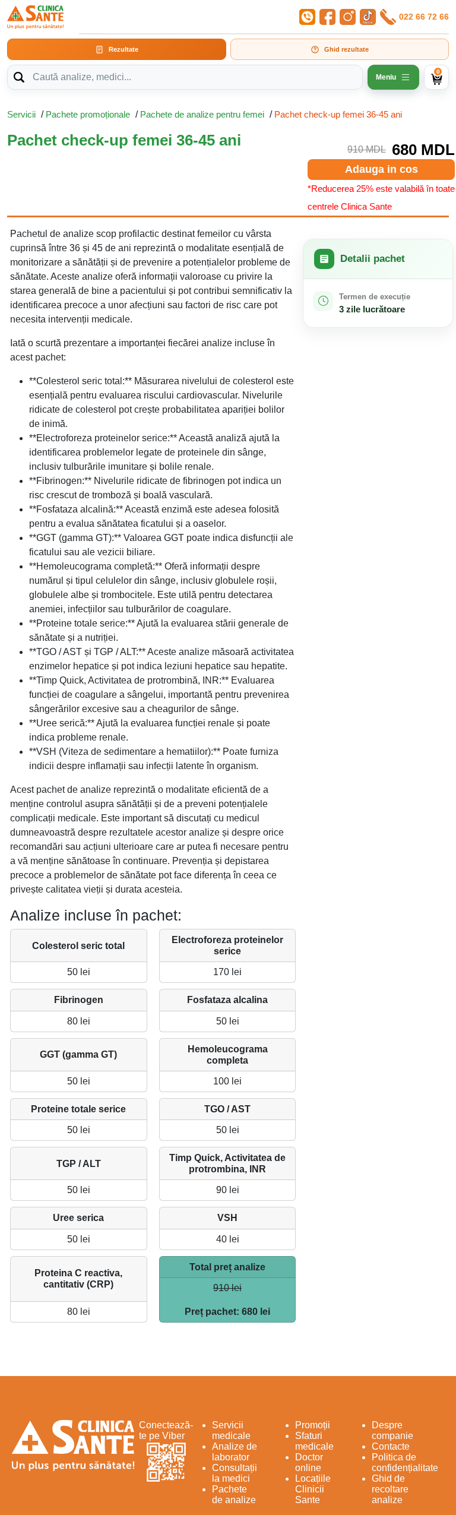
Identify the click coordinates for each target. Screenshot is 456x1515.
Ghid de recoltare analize (390, 1489)
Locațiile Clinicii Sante (313, 1489)
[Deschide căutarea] (19, 77)
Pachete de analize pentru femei (202, 114)
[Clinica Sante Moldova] (35, 17)
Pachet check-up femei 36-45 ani (338, 114)
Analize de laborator (234, 1451)
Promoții (312, 1425)
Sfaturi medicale (314, 1441)
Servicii (21, 114)
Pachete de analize (234, 1494)
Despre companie (392, 1430)
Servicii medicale (231, 1430)
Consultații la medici (234, 1473)
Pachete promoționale (88, 114)
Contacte (391, 1446)
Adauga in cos (381, 169)
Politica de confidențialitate (405, 1462)
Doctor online (309, 1462)
